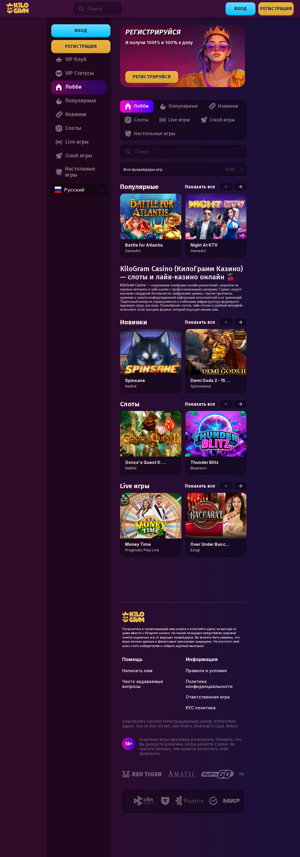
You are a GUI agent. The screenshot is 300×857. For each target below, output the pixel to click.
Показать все (200, 187)
